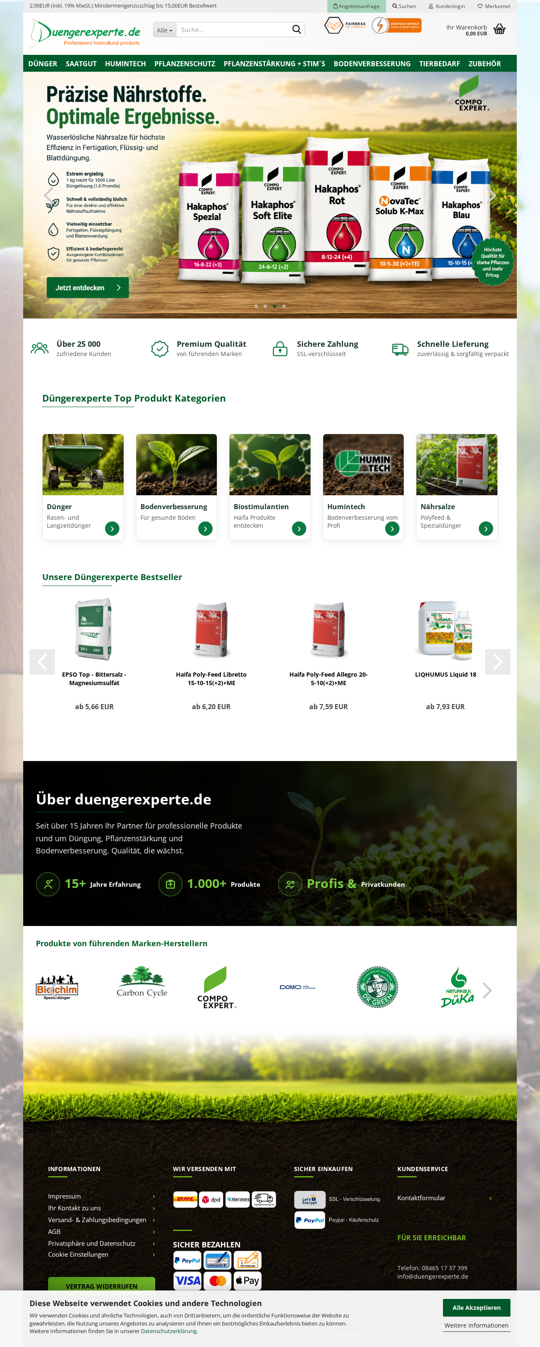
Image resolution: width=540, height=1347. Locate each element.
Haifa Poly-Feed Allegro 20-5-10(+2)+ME (328, 667)
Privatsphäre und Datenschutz (91, 1231)
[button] (48, 189)
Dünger (42, 63)
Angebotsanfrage (359, 6)
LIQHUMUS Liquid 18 (445, 663)
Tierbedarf (439, 63)
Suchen (406, 6)
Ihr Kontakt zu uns (74, 1196)
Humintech (125, 63)
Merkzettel (496, 6)
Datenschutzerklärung (169, 1331)
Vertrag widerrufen (102, 1274)
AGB (54, 1219)
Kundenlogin (449, 6)
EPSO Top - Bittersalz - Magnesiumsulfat (94, 667)
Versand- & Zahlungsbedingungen (97, 1208)
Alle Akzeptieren (477, 1308)
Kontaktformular (421, 1186)
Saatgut (81, 63)
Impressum (64, 1184)
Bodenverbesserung (372, 63)
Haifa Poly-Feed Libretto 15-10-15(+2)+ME (211, 667)
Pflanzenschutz (184, 63)
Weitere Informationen (477, 1325)
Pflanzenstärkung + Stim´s (274, 63)
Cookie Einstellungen (78, 1242)
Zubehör (485, 63)
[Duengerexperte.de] (85, 34)
